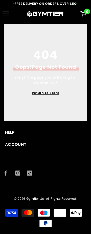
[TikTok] (30, 173)
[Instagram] (18, 173)
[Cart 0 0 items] (83, 14)
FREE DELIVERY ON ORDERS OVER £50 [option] (45, 3)
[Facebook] (6, 173)
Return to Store (45, 93)
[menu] (6, 14)
